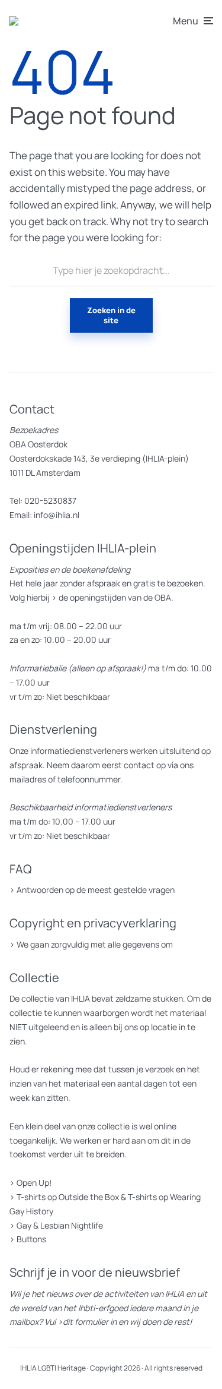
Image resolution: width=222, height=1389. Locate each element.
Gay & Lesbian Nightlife (60, 1225)
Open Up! (34, 1182)
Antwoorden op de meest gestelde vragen (96, 889)
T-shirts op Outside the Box (68, 1196)
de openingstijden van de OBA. (115, 597)
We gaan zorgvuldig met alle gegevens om (95, 944)
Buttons (31, 1239)
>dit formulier (82, 1321)
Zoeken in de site (111, 315)
